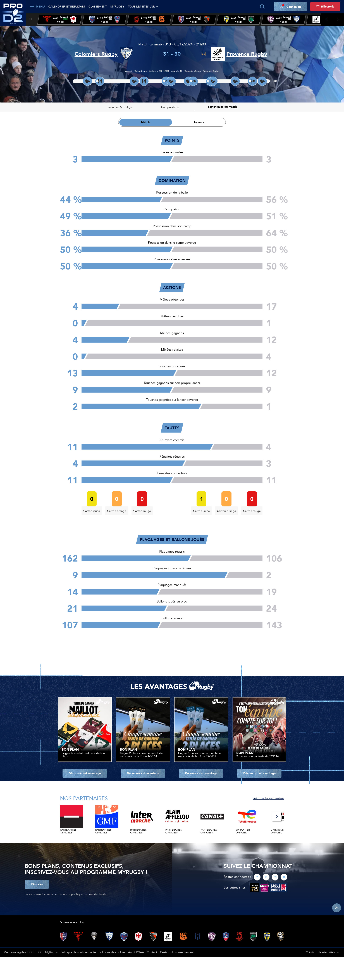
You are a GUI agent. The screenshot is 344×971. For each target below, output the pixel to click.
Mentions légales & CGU (19, 952)
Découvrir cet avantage (85, 773)
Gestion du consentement (177, 952)
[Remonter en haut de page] (336, 907)
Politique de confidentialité (78, 952)
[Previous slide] (326, 19)
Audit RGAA (136, 952)
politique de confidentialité (89, 894)
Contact (152, 952)
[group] (59, 20)
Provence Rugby (246, 54)
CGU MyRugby (48, 952)
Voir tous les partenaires (268, 798)
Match (145, 122)
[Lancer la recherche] (262, 6)
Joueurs (199, 122)
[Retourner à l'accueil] (13, 13)
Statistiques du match (222, 106)
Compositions (170, 107)
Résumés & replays (120, 107)
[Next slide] (338, 19)
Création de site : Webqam (323, 952)
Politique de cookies (112, 952)
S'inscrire (37, 884)
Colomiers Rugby (96, 54)
